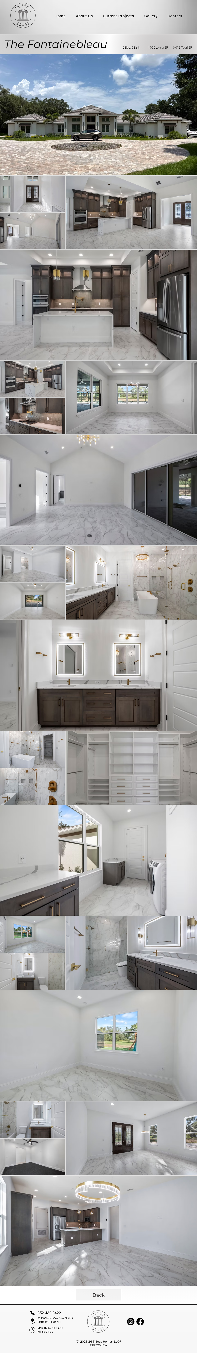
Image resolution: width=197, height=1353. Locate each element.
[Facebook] (140, 1321)
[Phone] (32, 1312)
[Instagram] (130, 1321)
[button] (84, 16)
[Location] (32, 1321)
